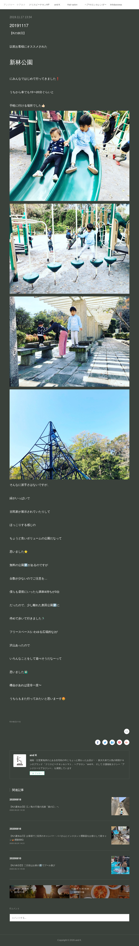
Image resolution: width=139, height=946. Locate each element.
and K (57, 4)
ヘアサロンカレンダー (95, 4)
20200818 (15, 799)
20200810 (15, 858)
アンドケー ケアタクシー (14, 4)
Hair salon (72, 4)
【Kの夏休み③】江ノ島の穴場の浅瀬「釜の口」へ (34, 806)
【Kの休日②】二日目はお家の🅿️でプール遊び (33, 865)
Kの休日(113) (15, 721)
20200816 (15, 828)
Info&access (116, 4)
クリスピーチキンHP (39, 4)
